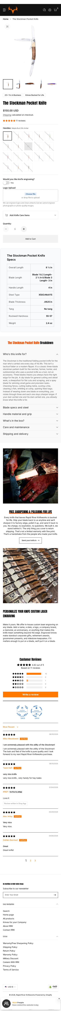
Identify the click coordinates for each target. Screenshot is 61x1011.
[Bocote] (39, 136)
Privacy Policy (9, 966)
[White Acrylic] (39, 146)
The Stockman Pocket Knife (25, 19)
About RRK (8, 926)
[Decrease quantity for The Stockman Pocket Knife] (6, 229)
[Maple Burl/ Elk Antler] (7, 136)
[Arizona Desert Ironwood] (18, 146)
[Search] (44, 10)
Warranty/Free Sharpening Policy (18, 943)
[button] (44, 10)
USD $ (10, 987)
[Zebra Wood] (28, 167)
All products (8, 918)
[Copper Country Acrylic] (18, 167)
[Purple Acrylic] (7, 167)
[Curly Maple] (18, 157)
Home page (8, 914)
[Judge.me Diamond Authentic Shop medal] (22, 711)
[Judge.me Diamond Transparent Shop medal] (36, 711)
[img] (9, 734)
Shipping (7, 115)
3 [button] (35, 860)
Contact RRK (9, 930)
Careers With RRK (11, 962)
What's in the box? (13, 420)
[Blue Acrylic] (39, 157)
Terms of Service (11, 969)
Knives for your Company (14, 922)
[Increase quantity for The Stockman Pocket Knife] (24, 229)
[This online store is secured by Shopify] (53, 987)
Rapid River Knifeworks (25, 995)
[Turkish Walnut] (7, 146)
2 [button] (30, 860)
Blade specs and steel (16, 407)
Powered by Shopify (43, 995)
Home (5, 19)
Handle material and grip (17, 413)
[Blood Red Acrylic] (7, 157)
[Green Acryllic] (49, 136)
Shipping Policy (10, 947)
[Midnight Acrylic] (49, 146)
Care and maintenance (16, 427)
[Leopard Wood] (28, 146)
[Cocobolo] (28, 136)
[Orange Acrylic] (28, 157)
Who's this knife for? (15, 354)
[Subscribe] (55, 895)
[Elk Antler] (49, 157)
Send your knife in (29, 540)
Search (6, 911)
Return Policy (9, 951)
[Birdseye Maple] (18, 136)
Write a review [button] (30, 694)
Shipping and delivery (15, 433)
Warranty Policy (10, 954)
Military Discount (10, 958)
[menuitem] (30, 911)
